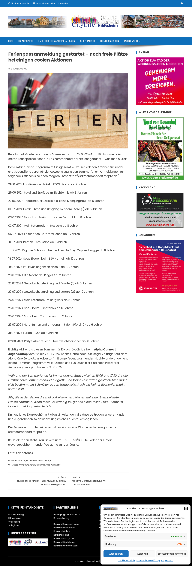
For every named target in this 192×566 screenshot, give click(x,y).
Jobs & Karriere (87, 41)
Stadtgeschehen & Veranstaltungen (56, 41)
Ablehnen (142, 553)
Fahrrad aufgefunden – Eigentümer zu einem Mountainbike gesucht (41, 481)
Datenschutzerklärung (148, 560)
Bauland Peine (61, 534)
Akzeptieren (116, 553)
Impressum (167, 560)
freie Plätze (55, 465)
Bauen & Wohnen (132, 41)
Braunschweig (16, 514)
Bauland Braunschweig (66, 524)
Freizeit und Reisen (109, 41)
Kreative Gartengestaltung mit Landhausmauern (89, 481)
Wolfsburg (14, 521)
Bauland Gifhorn (62, 531)
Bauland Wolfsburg (64, 542)
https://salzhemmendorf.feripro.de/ (94, 176)
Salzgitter (13, 525)
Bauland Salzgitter (64, 538)
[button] (186, 508)
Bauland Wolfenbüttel (66, 545)
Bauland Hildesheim (64, 527)
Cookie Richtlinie (126, 560)
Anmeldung (24, 465)
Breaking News (25, 41)
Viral (98, 561)
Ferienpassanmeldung (40, 465)
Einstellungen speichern (172, 553)
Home (11, 41)
